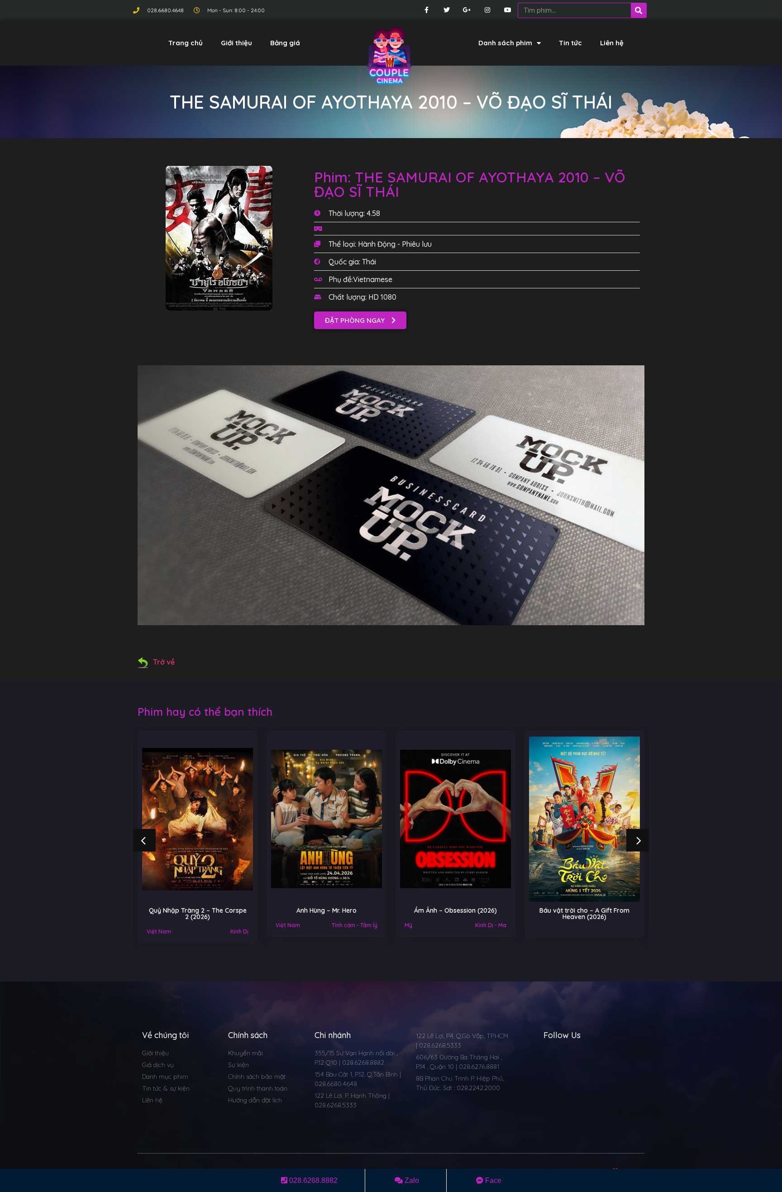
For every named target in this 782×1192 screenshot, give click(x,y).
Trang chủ (185, 42)
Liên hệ (612, 42)
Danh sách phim (505, 42)
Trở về (164, 661)
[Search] (638, 10)
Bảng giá (285, 42)
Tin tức (570, 42)
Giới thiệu (236, 42)
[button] (360, 320)
